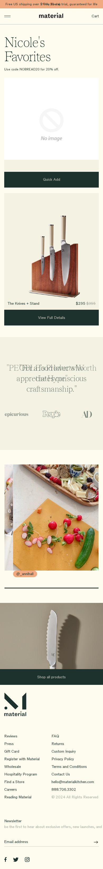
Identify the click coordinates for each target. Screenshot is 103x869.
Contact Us (61, 774)
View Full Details (51, 317)
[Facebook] (5, 860)
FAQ (55, 736)
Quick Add (51, 179)
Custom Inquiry (64, 751)
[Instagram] (27, 860)
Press (9, 744)
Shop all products (51, 677)
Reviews (10, 736)
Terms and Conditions (69, 766)
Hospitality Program (20, 774)
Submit (94, 842)
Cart (95, 16)
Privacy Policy (63, 759)
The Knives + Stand (23, 303)
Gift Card (11, 751)
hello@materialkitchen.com (73, 782)
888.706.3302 (64, 789)
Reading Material (17, 797)
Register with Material (22, 759)
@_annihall (25, 574)
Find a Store (14, 782)
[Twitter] (15, 860)
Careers (10, 789)
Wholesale (12, 766)
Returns (58, 744)
